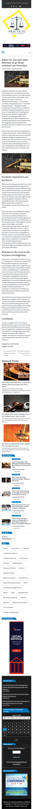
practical (6, 602)
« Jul (16, 740)
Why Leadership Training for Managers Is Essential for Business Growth (20, 492)
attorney (26, 548)
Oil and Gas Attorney (10, 597)
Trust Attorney (8, 607)
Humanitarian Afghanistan (12, 588)
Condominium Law (9, 558)
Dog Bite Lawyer (8, 573)
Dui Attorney (23, 578)
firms (25, 583)
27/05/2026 (17, 485)
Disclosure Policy (17, 802)
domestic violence (9, 578)
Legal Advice (16, 459)
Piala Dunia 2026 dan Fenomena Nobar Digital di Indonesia (21, 479)
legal (13, 593)
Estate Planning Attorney (11, 583)
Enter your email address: (16, 756)
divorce (21, 568)
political (23, 597)
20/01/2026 (17, 512)
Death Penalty (17, 563)
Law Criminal (14, 344)
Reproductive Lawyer (20, 602)
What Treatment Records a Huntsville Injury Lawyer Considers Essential (21, 506)
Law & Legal (16, 474)
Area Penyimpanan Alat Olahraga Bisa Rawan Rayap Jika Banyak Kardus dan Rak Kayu (21, 464)
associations (15, 548)
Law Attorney (16, 502)
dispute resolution (9, 568)
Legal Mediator (23, 593)
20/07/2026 (17, 471)
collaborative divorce (10, 553)
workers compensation (11, 612)
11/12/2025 (17, 528)
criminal (10, 346)
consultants (24, 558)
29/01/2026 (17, 499)
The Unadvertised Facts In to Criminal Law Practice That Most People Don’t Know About (16, 385)
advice (5, 548)
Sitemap (27, 802)
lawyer (5, 593)
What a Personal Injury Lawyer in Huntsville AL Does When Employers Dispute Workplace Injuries (21, 521)
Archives (5, 537)
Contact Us (6, 802)
